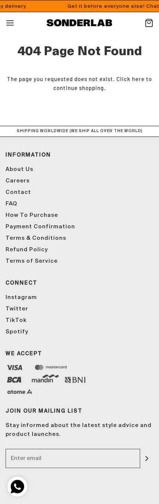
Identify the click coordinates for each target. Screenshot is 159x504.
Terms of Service (32, 261)
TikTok (16, 320)
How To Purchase (32, 215)
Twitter (17, 309)
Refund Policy (27, 249)
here (138, 78)
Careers (18, 181)
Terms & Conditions (36, 238)
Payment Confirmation (40, 226)
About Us (19, 169)
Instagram (21, 297)
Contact (18, 192)
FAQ (11, 203)
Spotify (17, 332)
